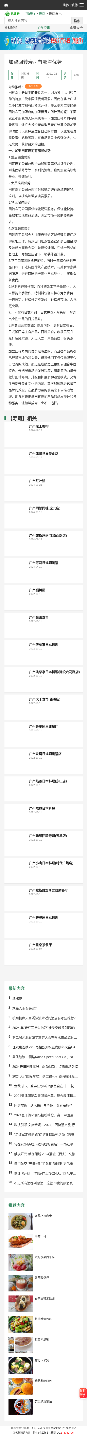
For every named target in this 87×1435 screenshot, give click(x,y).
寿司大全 (33, 86)
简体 (66, 5)
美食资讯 (43, 28)
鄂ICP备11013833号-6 (63, 1428)
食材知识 (10, 28)
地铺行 (30, 13)
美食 (42, 13)
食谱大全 (76, 28)
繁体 (74, 5)
